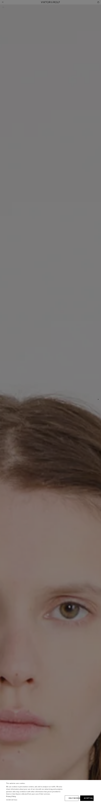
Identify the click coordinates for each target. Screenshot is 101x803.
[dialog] (50, 791)
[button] (34, 800)
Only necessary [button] (73, 798)
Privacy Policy (11, 796)
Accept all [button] (88, 798)
